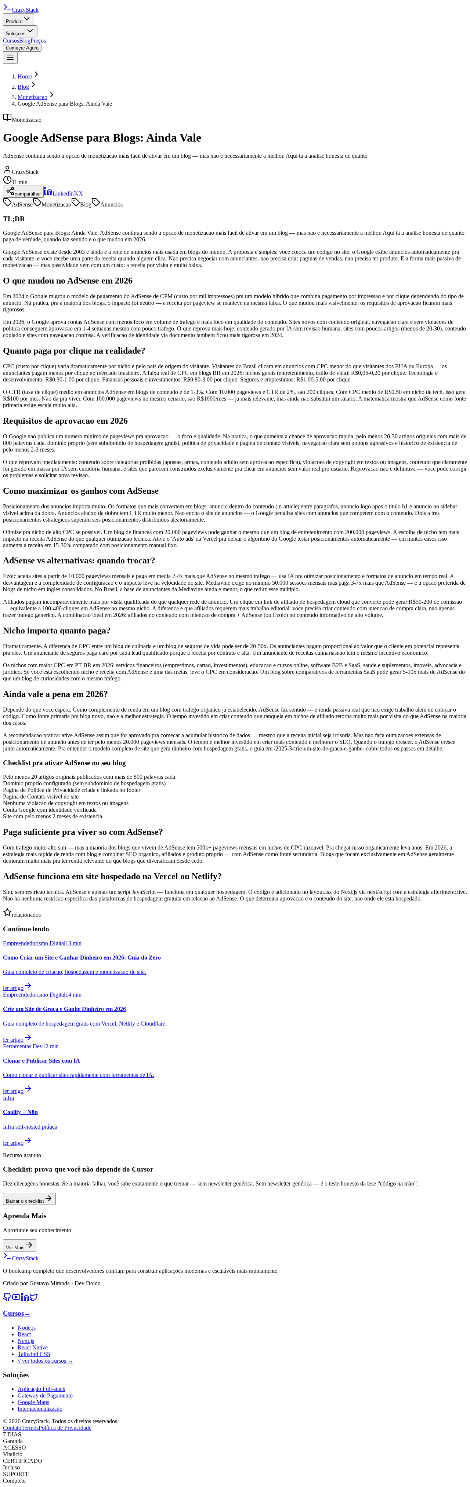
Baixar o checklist (25, 1201)
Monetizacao (32, 97)
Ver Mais (15, 1247)
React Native (33, 1347)
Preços (38, 40)
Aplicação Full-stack (41, 1389)
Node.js (27, 1328)
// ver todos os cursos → (45, 1361)
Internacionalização (40, 1409)
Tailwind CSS (34, 1354)
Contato (12, 1428)
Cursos (11, 40)
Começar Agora (22, 48)
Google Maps (33, 1402)
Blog (24, 40)
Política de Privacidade (65, 1428)
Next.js (26, 1341)
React (24, 1334)
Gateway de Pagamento (45, 1395)
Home (25, 76)
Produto (14, 21)
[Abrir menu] (10, 58)
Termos (30, 1428)
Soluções (16, 33)
